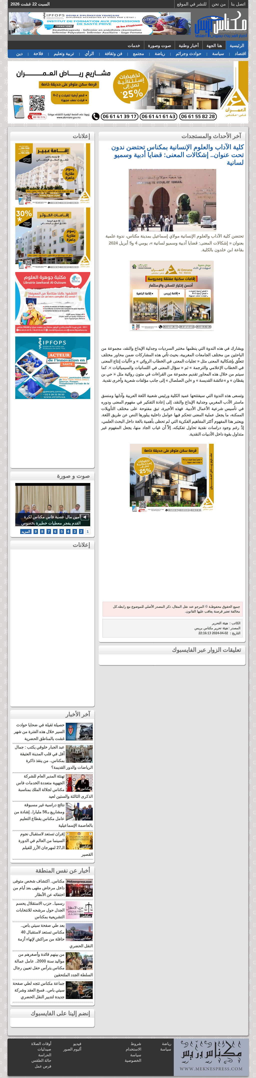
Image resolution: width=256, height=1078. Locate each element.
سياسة (218, 53)
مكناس (86, 737)
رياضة (160, 53)
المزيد (26, 532)
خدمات (134, 45)
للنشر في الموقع (191, 4)
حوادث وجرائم (189, 53)
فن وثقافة (113, 53)
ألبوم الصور (72, 1049)
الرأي (89, 53)
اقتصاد (240, 53)
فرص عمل (43, 1066)
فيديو (77, 1044)
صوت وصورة (159, 45)
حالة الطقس (41, 1060)
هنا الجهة (214, 45)
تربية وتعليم (64, 53)
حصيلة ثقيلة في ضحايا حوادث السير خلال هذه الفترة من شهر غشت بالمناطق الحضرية (39, 731)
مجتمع (138, 53)
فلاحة (38, 53)
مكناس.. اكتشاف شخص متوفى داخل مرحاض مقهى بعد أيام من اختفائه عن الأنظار (38, 888)
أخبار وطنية (189, 45)
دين (19, 53)
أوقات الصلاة (41, 1044)
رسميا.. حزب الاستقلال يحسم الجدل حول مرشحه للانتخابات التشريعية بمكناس (40, 910)
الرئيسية (237, 45)
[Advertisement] (172, 561)
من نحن (219, 4)
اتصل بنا (238, 4)
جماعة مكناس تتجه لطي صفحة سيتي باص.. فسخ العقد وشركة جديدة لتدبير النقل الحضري (38, 990)
